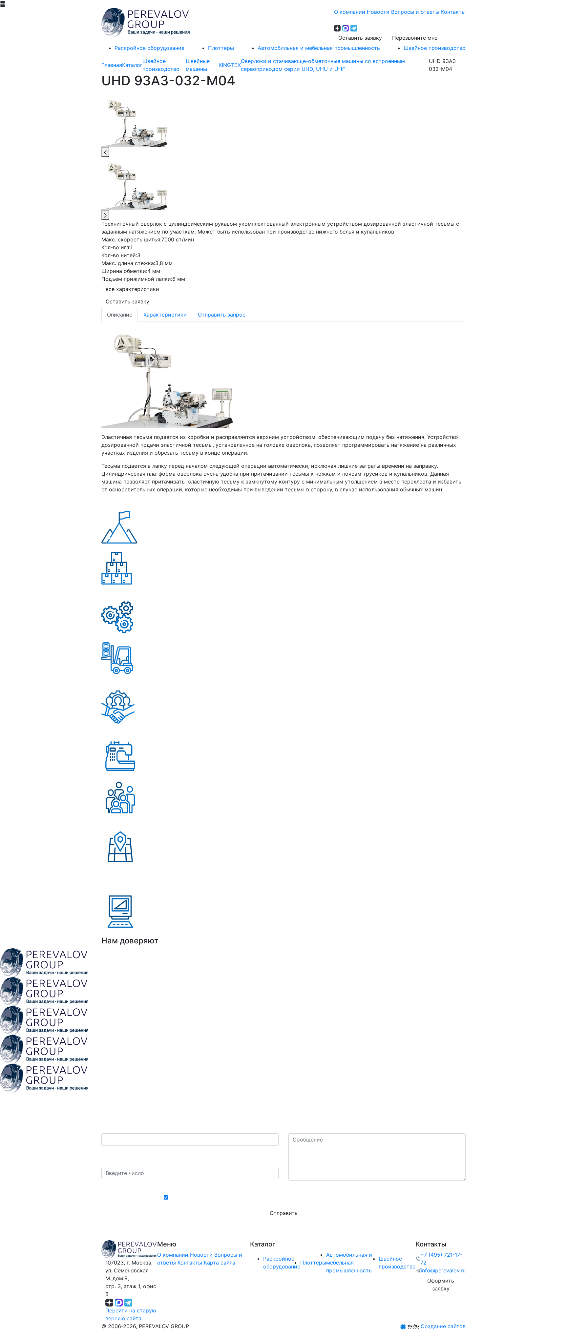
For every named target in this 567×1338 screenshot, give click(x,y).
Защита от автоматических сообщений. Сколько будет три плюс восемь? (186, 1156)
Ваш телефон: (121, 1126)
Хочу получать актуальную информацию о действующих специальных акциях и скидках (287, 1197)
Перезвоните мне (414, 37)
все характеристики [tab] (132, 289)
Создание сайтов (443, 1326)
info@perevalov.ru (443, 1270)
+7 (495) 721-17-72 (441, 1258)
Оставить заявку (360, 37)
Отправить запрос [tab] (221, 314)
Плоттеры (313, 1262)
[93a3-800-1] (167, 374)
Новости (201, 1254)
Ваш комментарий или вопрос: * (330, 1126)
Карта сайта (219, 1262)
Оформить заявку (440, 1284)
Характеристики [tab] (165, 314)
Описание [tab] (119, 314)
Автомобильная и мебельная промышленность (349, 1262)
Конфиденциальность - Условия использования (283, 1186)
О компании (172, 1254)
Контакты (190, 1262)
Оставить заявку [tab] (127, 301)
